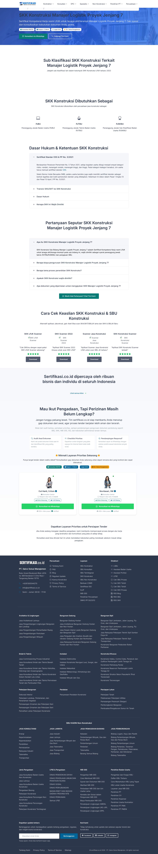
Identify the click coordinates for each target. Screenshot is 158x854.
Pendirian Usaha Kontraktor (122, 802)
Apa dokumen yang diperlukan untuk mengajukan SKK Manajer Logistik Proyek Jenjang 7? (79, 286)
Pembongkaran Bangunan (111, 705)
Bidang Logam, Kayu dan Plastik (124, 734)
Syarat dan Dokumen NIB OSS (92, 782)
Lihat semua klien (77, 393)
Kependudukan (25, 741)
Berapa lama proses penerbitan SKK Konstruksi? (59, 270)
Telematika (23, 754)
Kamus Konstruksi (59, 580)
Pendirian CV (116, 795)
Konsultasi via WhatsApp (34, 36)
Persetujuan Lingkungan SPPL (92, 811)
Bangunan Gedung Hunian (70, 620)
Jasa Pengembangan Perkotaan (32, 633)
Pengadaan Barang (26, 790)
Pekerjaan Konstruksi (27, 794)
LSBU (116, 566)
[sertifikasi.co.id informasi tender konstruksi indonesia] (27, 3)
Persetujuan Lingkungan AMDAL (93, 804)
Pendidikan (23, 744)
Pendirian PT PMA (118, 806)
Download (33, 359)
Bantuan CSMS (86, 583)
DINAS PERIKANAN (57, 797)
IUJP (82, 590)
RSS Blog (117, 593)
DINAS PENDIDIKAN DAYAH (61, 775)
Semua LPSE (55, 800)
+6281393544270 (29, 583)
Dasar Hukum (43, 196)
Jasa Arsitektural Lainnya (29, 620)
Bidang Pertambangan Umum (123, 743)
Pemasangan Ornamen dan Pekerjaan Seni (36, 704)
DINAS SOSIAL (55, 784)
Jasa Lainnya (55, 737)
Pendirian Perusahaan (89, 597)
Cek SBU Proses (120, 580)
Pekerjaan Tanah (107, 695)
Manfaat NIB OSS (87, 785)
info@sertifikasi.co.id (31, 588)
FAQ (53, 569)
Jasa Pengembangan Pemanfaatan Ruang (36, 630)
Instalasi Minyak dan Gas (70, 678)
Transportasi (24, 758)
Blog (54, 573)
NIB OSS (83, 593)
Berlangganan (69, 836)
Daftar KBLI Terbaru (119, 778)
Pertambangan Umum (89, 743)
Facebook (87, 835)
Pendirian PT (116, 792)
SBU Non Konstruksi (88, 580)
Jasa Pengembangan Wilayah (31, 637)
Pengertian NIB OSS (88, 775)
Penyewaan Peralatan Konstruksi (73, 695)
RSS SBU (117, 597)
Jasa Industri (55, 734)
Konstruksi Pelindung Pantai (112, 665)
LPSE (116, 576)
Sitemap (68, 850)
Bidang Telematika (118, 755)
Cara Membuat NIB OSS (90, 778)
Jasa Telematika (56, 747)
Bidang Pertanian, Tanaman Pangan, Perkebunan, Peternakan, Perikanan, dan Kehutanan (124, 749)
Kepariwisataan (25, 737)
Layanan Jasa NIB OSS (120, 788)
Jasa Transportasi (57, 750)
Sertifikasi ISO (86, 586)
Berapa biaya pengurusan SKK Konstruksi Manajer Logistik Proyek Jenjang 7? (73, 263)
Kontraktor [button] (47, 4)
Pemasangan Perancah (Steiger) (114, 701)
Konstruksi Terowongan (110, 680)
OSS (64, 170)
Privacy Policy (58, 583)
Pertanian (84, 747)
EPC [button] (72, 4)
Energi (21, 734)
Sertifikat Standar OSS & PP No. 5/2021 (55, 157)
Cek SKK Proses (120, 590)
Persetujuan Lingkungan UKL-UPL (93, 807)
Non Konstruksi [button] (99, 4)
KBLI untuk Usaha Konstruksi (122, 785)
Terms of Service (59, 586)
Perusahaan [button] (131, 4)
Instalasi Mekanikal (67, 668)
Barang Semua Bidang (89, 753)
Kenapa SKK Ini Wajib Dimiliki (50, 204)
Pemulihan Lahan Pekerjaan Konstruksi (34, 711)
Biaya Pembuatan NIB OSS (91, 800)
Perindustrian (24, 747)
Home (23, 8)
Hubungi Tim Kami (61, 36)
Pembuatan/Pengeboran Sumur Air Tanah (117, 708)
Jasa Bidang (55, 753)
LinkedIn (100, 835)
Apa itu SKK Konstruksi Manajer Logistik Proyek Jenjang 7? (64, 242)
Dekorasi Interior (25, 695)
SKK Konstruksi (35, 8)
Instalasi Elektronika (68, 659)
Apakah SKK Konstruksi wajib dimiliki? (54, 278)
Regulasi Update (58, 576)
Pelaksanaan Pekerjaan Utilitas (113, 698)
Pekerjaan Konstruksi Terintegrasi (32, 809)
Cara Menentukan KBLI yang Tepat (125, 782)
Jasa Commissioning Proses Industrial (34, 659)
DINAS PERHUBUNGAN (59, 788)
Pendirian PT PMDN (119, 809)
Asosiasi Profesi (120, 573)
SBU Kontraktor (86, 566)
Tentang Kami (57, 566)
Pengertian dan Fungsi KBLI (122, 775)
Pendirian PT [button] (115, 4)
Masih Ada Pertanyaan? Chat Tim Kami (80, 296)
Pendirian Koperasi (118, 799)
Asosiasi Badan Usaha (122, 569)
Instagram (113, 835)
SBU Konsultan (86, 569)
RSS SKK (117, 600)
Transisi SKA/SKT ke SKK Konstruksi (54, 189)
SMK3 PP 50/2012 (87, 600)
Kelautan (83, 734)
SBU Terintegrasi (87, 573)
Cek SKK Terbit (120, 583)
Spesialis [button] (83, 4)
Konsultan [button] (61, 4)
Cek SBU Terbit (120, 586)
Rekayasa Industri (26, 751)
